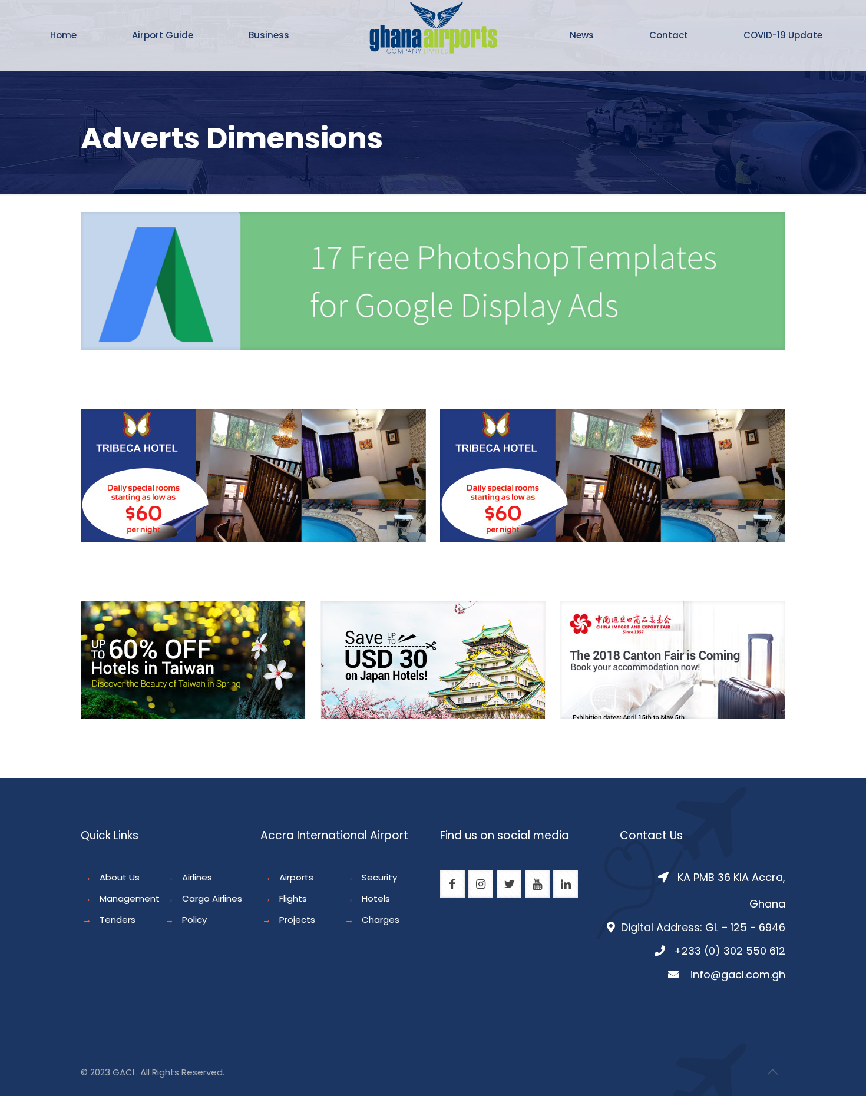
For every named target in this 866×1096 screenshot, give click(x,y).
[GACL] (433, 47)
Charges (380, 919)
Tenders (117, 919)
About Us (120, 877)
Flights (293, 898)
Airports (296, 877)
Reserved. (202, 1072)
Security (379, 877)
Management (130, 898)
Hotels (376, 898)
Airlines (197, 877)
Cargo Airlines (212, 898)
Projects (297, 919)
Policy (194, 919)
